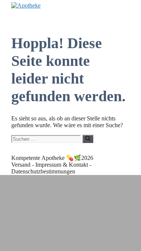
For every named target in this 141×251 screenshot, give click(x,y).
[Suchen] (87, 139)
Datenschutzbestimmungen (43, 171)
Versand (20, 164)
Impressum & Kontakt (61, 164)
